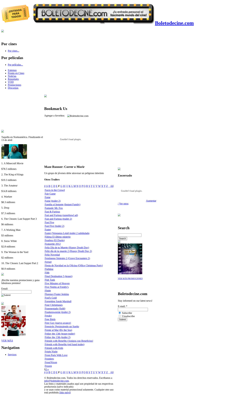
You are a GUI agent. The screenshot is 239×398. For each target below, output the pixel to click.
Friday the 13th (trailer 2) (57, 337)
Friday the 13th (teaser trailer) (60, 333)
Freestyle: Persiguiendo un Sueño (62, 326)
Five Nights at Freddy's (57, 287)
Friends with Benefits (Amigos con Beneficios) (69, 340)
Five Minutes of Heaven (57, 283)
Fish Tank (50, 279)
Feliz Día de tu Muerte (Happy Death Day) (67, 247)
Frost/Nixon (51, 362)
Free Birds (50, 319)
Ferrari (48, 261)
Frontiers (49, 358)
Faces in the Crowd (55, 190)
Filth (47, 272)
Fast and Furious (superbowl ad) (61, 215)
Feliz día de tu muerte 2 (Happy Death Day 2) (68, 251)
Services (12, 354)
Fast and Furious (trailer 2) (58, 218)
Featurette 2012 (53, 244)
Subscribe (126, 313)
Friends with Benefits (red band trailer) (64, 344)
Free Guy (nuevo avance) (58, 322)
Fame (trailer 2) (52, 200)
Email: (4, 288)
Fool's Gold (51, 297)
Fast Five (49, 222)
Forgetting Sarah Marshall (58, 301)
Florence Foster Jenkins (57, 294)
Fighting (49, 269)
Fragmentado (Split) (55, 308)
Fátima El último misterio (58, 236)
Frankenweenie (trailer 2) (58, 312)
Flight (48, 290)
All (111, 186)
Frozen (48, 366)
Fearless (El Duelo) (55, 240)
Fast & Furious (52, 211)
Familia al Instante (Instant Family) (62, 204)
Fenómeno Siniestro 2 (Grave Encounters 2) (67, 258)
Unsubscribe (128, 316)
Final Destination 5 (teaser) (58, 276)
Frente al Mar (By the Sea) (58, 330)
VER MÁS (7, 340)
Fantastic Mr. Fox (54, 208)
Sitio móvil (65, 392)
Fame (47, 197)
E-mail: (122, 306)
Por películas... (15, 64)
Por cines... (13, 50)
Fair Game (50, 193)
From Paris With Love (56, 355)
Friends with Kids (54, 348)
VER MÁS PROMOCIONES (130, 278)
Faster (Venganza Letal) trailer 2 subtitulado (67, 233)
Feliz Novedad (52, 254)
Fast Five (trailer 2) (54, 226)
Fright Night (51, 351)
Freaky (48, 315)
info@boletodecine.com (56, 380)
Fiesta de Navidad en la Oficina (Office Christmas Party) (74, 265)
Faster (48, 229)
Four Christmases (54, 305)
